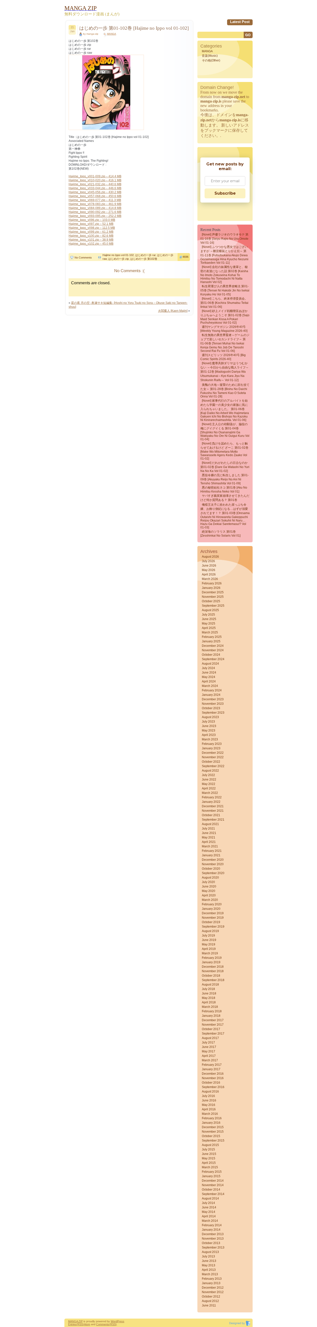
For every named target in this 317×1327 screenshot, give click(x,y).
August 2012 (210, 1301)
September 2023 (213, 712)
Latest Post (240, 22)
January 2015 (211, 1176)
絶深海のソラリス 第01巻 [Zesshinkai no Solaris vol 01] (220, 533)
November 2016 (213, 1078)
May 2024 (208, 677)
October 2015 (211, 1136)
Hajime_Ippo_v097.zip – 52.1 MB (91, 224)
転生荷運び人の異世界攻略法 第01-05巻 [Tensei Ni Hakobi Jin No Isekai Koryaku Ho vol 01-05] (224, 290)
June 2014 (209, 1207)
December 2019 (213, 913)
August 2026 (210, 556)
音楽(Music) (210, 55)
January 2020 (211, 909)
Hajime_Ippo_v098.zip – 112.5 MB (92, 228)
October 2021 (211, 815)
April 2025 (209, 628)
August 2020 (210, 877)
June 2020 (209, 886)
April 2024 (209, 681)
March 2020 (210, 900)
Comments (102, 1324)
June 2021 (209, 833)
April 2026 (209, 574)
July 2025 (208, 614)
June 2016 (209, 1100)
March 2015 (210, 1167)
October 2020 (211, 868)
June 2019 (209, 940)
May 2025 (208, 623)
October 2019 (211, 922)
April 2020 (209, 895)
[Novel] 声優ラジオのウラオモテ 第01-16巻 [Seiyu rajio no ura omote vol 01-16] (224, 238)
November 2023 (213, 703)
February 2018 (212, 1011)
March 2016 (210, 1114)
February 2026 (212, 583)
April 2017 (209, 1056)
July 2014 (208, 1203)
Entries (72, 1324)
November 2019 (213, 917)
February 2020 (212, 904)
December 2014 (213, 1180)
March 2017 (210, 1060)
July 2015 (208, 1149)
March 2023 (210, 739)
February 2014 (212, 1225)
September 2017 (213, 1033)
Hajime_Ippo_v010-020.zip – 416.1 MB (95, 180)
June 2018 (209, 993)
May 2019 (208, 944)
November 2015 (213, 1131)
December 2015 (213, 1127)
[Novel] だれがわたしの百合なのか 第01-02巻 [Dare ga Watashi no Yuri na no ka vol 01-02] (224, 467)
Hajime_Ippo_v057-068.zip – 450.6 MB (95, 196)
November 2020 (213, 864)
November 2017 (213, 1024)
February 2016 (212, 1118)
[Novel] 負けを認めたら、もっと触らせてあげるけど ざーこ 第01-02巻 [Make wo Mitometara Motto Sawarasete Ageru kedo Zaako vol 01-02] (224, 451)
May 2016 (208, 1105)
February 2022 (212, 797)
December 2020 (213, 859)
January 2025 (211, 641)
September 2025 (213, 605)
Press (120, 1321)
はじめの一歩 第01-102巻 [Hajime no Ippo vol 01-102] (134, 28)
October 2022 (211, 761)
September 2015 (213, 1140)
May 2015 (208, 1158)
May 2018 (208, 998)
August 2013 (210, 1252)
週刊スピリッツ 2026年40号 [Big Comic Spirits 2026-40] (223, 357)
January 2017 (211, 1069)
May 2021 (208, 837)
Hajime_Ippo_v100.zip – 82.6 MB (91, 235)
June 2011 (209, 1305)
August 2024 (210, 663)
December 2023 (213, 699)
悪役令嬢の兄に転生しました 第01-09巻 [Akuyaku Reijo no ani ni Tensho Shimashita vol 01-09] (224, 479)
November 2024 (213, 650)
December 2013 (213, 1234)
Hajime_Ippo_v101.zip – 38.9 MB (91, 239)
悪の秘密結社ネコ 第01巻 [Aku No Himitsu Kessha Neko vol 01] (223, 489)
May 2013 (208, 1265)
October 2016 (211, 1082)
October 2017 (211, 1029)
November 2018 (213, 971)
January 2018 (211, 1015)
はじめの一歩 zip (118, 258)
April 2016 (209, 1109)
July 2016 (208, 1096)
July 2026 (208, 561)
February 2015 (212, 1171)
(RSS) (80, 1324)
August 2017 (210, 1038)
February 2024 (212, 690)
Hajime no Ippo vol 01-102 (118, 255)
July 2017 (208, 1042)
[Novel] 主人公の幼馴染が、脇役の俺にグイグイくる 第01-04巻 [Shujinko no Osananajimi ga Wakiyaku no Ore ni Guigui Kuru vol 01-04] (224, 431)
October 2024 (211, 654)
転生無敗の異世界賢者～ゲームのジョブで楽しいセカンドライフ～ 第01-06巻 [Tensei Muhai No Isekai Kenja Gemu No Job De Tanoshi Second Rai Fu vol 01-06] (224, 343)
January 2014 (211, 1229)
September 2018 (213, 980)
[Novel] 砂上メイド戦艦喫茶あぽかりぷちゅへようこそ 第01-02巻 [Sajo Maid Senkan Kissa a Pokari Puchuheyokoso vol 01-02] (224, 316)
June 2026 (209, 565)
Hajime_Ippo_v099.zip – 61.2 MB (91, 232)
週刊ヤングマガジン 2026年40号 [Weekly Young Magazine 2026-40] (223, 329)
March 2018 (210, 1007)
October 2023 (211, 708)
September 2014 (213, 1194)
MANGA (111, 33)
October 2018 (211, 975)
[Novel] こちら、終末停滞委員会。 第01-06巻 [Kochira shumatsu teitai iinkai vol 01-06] (224, 303)
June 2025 (209, 619)
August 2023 (210, 717)
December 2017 (213, 1020)
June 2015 (209, 1154)
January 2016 (211, 1122)
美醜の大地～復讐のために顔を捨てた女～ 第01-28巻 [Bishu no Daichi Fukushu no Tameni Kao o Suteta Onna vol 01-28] (224, 390)
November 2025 (213, 596)
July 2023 (208, 721)
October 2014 (211, 1189)
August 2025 (210, 610)
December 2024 (213, 646)
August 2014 (210, 1198)
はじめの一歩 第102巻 (143, 258)
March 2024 (210, 686)
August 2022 (210, 770)
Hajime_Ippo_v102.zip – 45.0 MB (91, 243)
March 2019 (210, 953)
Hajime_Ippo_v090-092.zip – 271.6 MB (95, 212)
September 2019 (213, 926)
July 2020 (208, 882)
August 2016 (210, 1091)
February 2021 (212, 851)
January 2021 (211, 855)
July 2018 (208, 989)
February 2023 (212, 744)
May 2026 (208, 570)
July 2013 (208, 1256)
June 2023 (209, 726)
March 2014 (210, 1221)
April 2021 (209, 842)
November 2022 (213, 757)
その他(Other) (211, 60)
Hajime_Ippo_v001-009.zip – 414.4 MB (95, 176)
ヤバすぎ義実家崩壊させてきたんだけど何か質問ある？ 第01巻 (224, 498)
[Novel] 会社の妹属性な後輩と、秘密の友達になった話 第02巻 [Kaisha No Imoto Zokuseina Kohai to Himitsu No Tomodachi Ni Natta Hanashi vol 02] (224, 274)
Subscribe (225, 193)
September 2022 (213, 766)
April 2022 (209, 788)
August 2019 (210, 931)
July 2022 (208, 775)
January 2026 (211, 588)
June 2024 (209, 672)
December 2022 (213, 753)
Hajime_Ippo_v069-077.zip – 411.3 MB (95, 200)
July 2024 (208, 668)
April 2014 (209, 1216)
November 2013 (213, 1238)
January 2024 (211, 695)
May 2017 (208, 1051)
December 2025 (213, 592)
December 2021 (213, 806)
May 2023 (208, 730)
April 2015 (209, 1163)
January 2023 (211, 748)
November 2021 (213, 810)
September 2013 (213, 1247)
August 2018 (210, 984)
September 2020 (213, 873)
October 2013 (211, 1243)
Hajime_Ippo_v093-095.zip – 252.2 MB (95, 216)
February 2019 (212, 958)
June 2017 (209, 1047)
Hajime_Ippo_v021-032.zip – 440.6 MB (95, 184)
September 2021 (213, 819)
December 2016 (213, 1073)
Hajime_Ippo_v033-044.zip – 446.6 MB (95, 188)
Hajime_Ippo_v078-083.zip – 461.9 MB (95, 204)
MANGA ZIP (75, 1321)
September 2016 (213, 1087)
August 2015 (210, 1145)
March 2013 (210, 1274)
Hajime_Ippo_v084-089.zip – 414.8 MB (95, 208)
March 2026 (210, 579)
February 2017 (212, 1065)
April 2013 (209, 1270)
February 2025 (212, 637)
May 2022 (208, 784)
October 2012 (211, 1296)
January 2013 (211, 1283)
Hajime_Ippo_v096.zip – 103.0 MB (92, 220)
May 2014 (208, 1212)
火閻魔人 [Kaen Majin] (172, 310)
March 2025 (210, 632)
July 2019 (208, 935)
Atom (87, 1324)
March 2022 (210, 793)
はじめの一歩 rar (145, 255)
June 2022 (209, 779)
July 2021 (208, 828)
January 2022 (211, 802)
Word (114, 1321)
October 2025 (211, 601)
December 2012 (213, 1287)
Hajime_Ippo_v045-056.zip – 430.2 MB (95, 192)
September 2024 (213, 659)
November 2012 (213, 1292)
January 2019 (211, 962)
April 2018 (209, 1002)
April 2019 (209, 949)
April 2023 (209, 735)
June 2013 (209, 1261)
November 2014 (213, 1185)
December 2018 (213, 966)
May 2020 (208, 891)
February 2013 (212, 1278)
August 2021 (210, 824)
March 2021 (210, 846)
